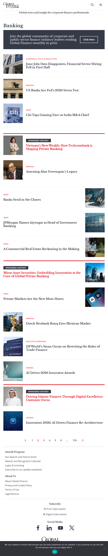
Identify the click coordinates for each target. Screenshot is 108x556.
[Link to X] (71, 527)
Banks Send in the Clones (22, 199)
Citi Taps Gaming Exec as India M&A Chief (58, 115)
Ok (54, 552)
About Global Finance (16, 481)
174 (74, 440)
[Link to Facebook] (37, 527)
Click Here (88, 39)
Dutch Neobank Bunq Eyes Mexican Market (58, 323)
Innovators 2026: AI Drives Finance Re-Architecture (64, 422)
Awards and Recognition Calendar (23, 461)
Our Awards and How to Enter (21, 456)
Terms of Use (12, 489)
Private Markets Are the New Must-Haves (33, 299)
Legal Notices (12, 493)
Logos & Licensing (14, 465)
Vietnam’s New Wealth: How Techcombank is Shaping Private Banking (59, 147)
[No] (104, 548)
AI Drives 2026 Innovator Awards (50, 373)
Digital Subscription (56, 514)
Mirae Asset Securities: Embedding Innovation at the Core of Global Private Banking (42, 274)
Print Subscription (56, 508)
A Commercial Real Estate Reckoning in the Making (41, 249)
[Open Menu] (100, 4)
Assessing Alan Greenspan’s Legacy (51, 171)
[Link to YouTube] (60, 527)
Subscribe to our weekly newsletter (23, 469)
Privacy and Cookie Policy (18, 485)
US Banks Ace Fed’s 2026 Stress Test (52, 90)
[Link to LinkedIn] (49, 527)
